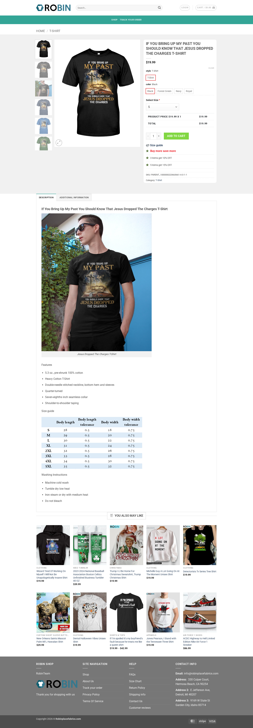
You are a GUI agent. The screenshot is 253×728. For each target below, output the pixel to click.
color (148, 84)
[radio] (150, 77)
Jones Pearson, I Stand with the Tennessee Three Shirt (161, 640)
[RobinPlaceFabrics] (53, 7)
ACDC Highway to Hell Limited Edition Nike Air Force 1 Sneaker (199, 641)
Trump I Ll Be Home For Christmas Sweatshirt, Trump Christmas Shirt (125, 574)
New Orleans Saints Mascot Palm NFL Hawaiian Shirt (51, 640)
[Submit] (159, 8)
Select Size (153, 100)
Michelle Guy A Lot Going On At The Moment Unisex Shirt (163, 573)
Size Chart (135, 681)
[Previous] (60, 93)
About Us (88, 681)
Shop (114, 19)
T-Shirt (54, 31)
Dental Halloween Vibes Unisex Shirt (89, 640)
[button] (185, 8)
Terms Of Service (93, 701)
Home (40, 31)
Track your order (130, 19)
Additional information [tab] (74, 197)
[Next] (134, 93)
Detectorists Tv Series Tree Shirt (199, 571)
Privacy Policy (91, 694)
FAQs (132, 674)
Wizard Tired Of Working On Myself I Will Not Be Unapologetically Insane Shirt (51, 574)
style (148, 71)
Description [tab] (46, 197)
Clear (211, 68)
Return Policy (137, 687)
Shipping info (137, 694)
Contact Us (135, 701)
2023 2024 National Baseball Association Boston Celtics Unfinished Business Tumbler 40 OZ (88, 576)
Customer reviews (140, 707)
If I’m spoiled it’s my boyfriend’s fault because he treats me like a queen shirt (126, 641)
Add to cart (176, 136)
